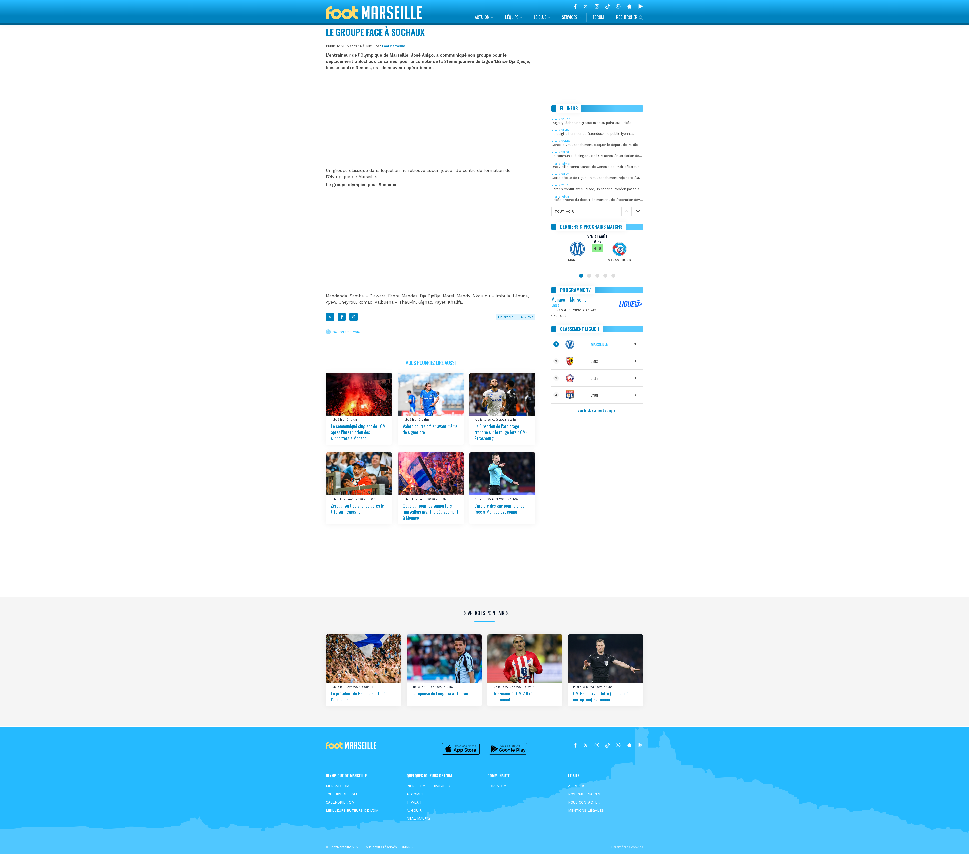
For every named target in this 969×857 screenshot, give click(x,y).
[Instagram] (597, 6)
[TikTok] (607, 6)
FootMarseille (393, 46)
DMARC (406, 847)
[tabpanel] (597, 251)
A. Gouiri (415, 810)
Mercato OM (337, 786)
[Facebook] (575, 6)
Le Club (540, 17)
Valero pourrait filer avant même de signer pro (430, 429)
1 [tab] (581, 276)
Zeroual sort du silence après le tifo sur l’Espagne (357, 508)
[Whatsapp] (353, 317)
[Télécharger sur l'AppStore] (629, 6)
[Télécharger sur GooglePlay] (640, 6)
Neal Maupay (418, 818)
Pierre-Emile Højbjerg (428, 786)
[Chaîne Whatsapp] (618, 6)
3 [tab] (597, 276)
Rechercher (626, 17)
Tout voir (564, 211)
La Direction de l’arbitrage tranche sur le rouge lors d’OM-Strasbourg (500, 432)
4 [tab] (605, 276)
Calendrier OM (340, 802)
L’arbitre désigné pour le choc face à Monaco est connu (499, 508)
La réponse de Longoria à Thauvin (440, 693)
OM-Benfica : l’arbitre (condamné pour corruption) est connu (605, 696)
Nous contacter (584, 802)
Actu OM (482, 17)
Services (569, 17)
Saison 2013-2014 (346, 332)
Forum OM (496, 786)
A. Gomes (415, 794)
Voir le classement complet (597, 410)
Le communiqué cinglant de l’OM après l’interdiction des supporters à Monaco (358, 432)
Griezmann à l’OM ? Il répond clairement (516, 696)
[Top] (955, 846)
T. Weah (414, 802)
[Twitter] (585, 6)
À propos (576, 786)
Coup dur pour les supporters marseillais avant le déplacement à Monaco (431, 511)
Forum (598, 17)
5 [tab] (613, 276)
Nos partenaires (584, 794)
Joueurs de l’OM (341, 794)
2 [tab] (589, 276)
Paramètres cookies (627, 847)
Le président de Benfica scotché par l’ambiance (361, 696)
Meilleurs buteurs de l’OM (352, 810)
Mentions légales (586, 810)
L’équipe (511, 17)
